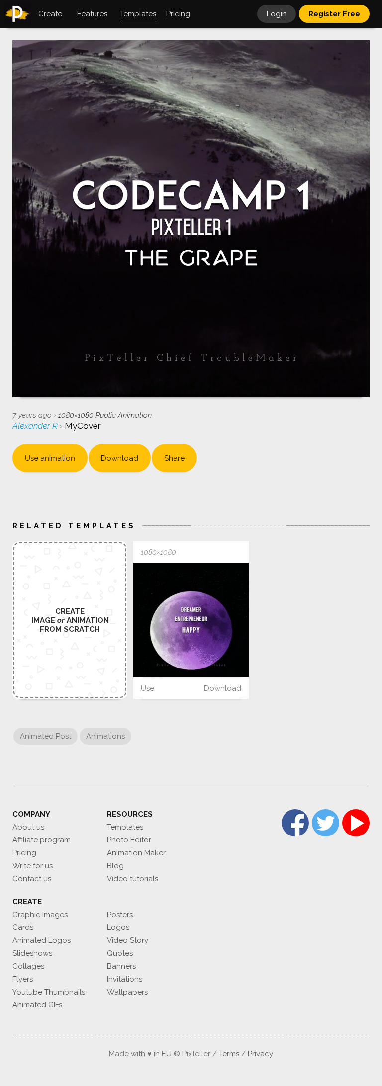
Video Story (127, 940)
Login (276, 13)
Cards (22, 927)
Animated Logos (41, 940)
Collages (28, 966)
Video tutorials (132, 878)
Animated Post (45, 736)
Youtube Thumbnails (48, 992)
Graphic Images (40, 914)
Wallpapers (127, 992)
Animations (105, 736)
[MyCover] (190, 620)
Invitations (124, 979)
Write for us (32, 865)
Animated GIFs (37, 1005)
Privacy (260, 1053)
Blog (115, 865)
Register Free (334, 13)
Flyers (22, 979)
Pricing (24, 852)
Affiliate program (41, 839)
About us (28, 827)
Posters (120, 914)
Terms (229, 1053)
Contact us (31, 878)
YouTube (356, 822)
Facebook (295, 822)
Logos (118, 927)
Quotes (120, 953)
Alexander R (36, 426)
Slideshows (32, 953)
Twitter (325, 822)
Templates (125, 827)
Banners (121, 966)
